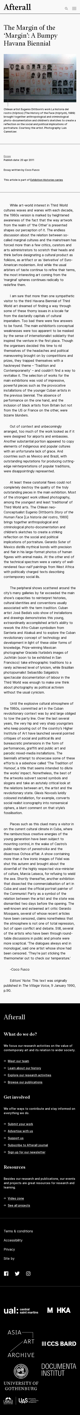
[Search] (66, 8)
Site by (9, 1258)
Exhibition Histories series (46, 179)
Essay (7, 156)
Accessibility (13, 1240)
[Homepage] (17, 7)
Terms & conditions (18, 1231)
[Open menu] (74, 8)
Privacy (9, 1249)
